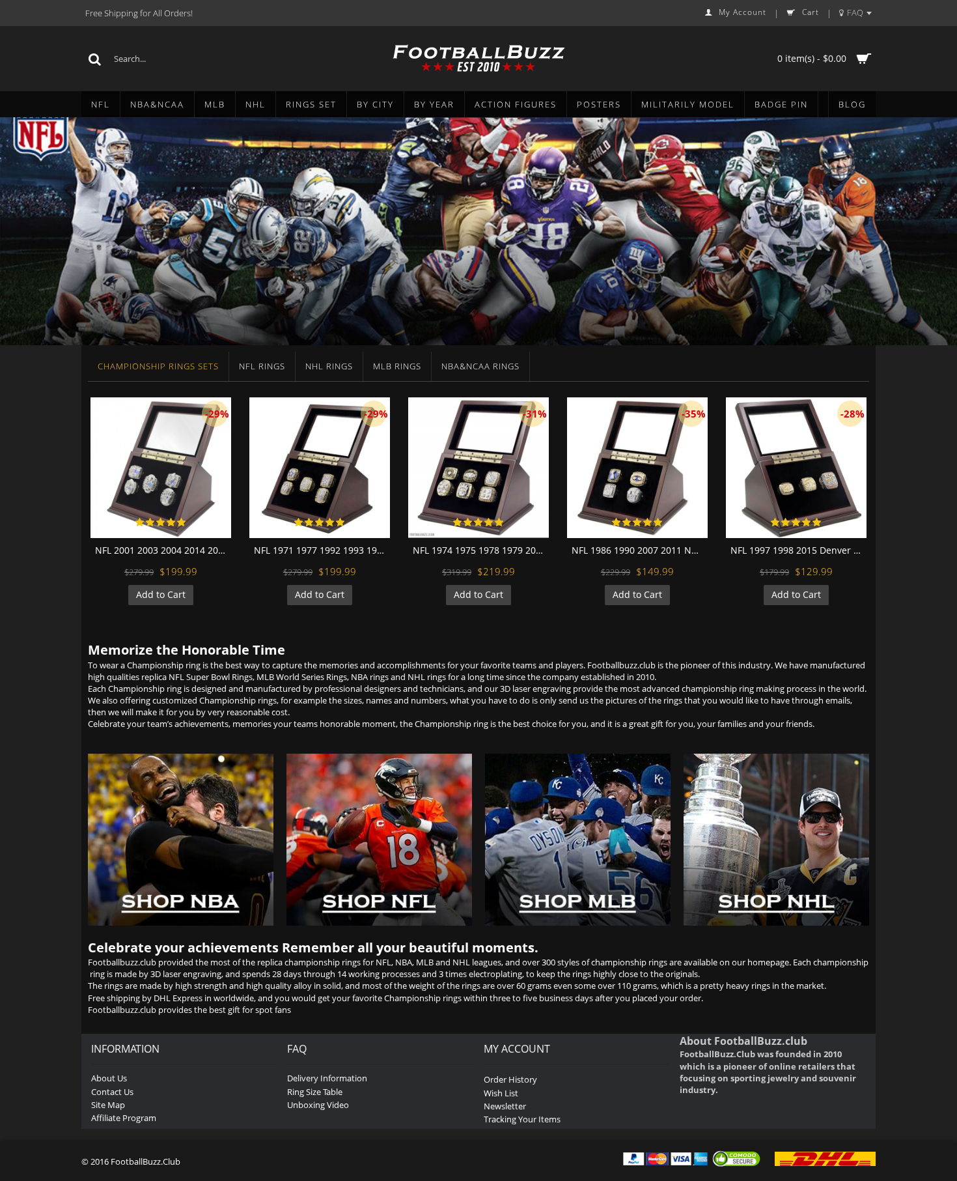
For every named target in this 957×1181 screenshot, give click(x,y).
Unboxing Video (318, 1105)
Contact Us (112, 1092)
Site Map (108, 1105)
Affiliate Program (123, 1118)
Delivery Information (327, 1078)
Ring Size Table (314, 1092)
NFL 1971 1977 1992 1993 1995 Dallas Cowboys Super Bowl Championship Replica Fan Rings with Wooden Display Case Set (322, 550)
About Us (109, 1078)
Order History (510, 1079)
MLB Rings (397, 366)
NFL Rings (262, 366)
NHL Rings (329, 366)
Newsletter (505, 1106)
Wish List (501, 1093)
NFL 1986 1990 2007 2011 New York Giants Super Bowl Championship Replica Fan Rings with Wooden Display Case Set (640, 550)
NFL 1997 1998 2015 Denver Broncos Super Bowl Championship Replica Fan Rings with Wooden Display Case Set (798, 550)
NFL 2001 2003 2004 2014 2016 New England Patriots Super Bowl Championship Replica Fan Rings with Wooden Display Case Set (163, 550)
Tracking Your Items (522, 1119)
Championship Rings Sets (158, 366)
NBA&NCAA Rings (480, 366)
